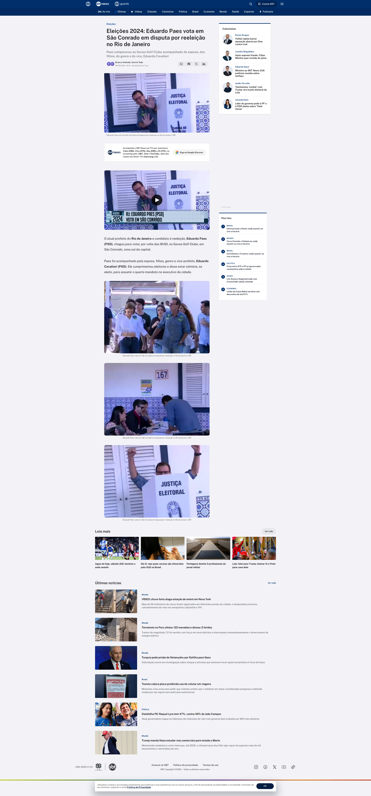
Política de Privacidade (139, 787)
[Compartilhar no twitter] (196, 64)
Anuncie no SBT (160, 765)
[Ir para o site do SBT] (112, 767)
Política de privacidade (185, 765)
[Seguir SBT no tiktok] (293, 767)
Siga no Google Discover (191, 152)
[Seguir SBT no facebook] (265, 767)
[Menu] (282, 4)
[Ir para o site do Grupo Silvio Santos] (90, 767)
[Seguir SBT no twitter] (274, 767)
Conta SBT (268, 3)
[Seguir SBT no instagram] (256, 767)
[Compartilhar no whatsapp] (181, 64)
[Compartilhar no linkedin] (203, 64)
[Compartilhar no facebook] (188, 64)
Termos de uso (210, 765)
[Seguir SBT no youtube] (284, 767)
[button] (117, 557)
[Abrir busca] (251, 4)
